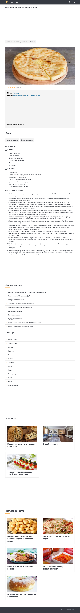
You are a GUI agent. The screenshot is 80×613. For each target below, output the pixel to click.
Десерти (11, 362)
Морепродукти (13, 385)
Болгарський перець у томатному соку (53, 567)
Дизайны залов (50, 444)
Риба (10, 381)
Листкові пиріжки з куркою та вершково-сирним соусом (27, 292)
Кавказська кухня (27, 140)
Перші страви (12, 340)
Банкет (38, 95)
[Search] (70, 2)
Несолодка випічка (21, 42)
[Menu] (74, 2)
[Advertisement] (40, 26)
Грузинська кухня (12, 140)
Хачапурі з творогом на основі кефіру (21, 303)
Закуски (11, 351)
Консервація (12, 374)
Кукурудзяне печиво (15, 319)
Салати (10, 347)
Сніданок (16, 95)
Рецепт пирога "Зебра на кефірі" (19, 296)
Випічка (9, 42)
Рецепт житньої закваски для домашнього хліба (24, 322)
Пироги (32, 42)
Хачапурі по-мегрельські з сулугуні (20, 307)
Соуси (10, 370)
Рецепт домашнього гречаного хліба (20, 326)
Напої (10, 366)
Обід (21, 95)
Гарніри (10, 355)
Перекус (32, 95)
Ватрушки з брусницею (16, 300)
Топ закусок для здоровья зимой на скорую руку (19, 473)
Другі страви (12, 343)
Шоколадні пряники (15, 311)
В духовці (16, 93)
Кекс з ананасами (14, 315)
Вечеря (26, 95)
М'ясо (10, 378)
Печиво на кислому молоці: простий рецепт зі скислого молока (20, 538)
